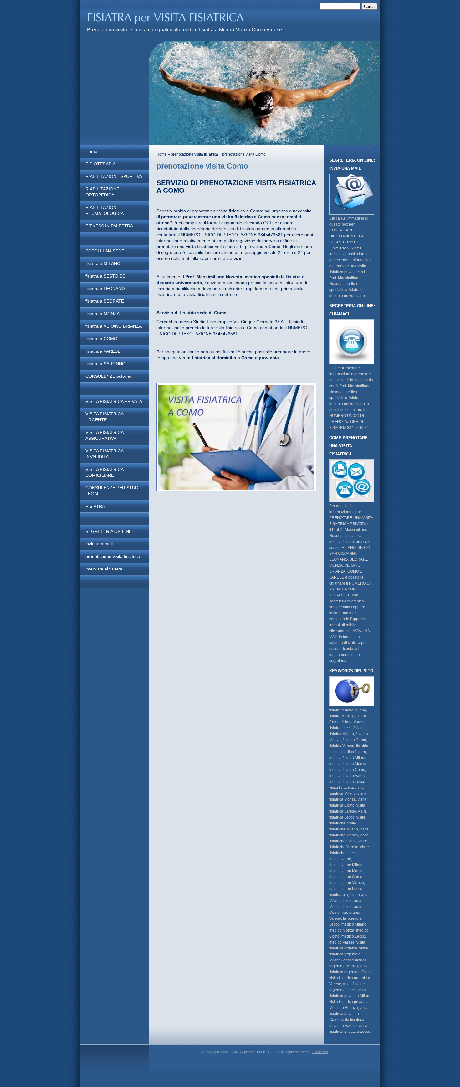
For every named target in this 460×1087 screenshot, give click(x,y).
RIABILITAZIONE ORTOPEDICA (102, 191)
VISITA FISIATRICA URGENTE (104, 416)
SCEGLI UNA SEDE (104, 250)
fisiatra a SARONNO (105, 363)
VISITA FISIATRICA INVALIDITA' (104, 453)
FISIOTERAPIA (100, 163)
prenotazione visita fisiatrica (112, 556)
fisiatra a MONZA (102, 313)
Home (91, 151)
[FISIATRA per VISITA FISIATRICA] (173, 18)
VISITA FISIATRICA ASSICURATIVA (104, 435)
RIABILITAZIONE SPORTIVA (113, 176)
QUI (267, 222)
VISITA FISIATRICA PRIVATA (113, 401)
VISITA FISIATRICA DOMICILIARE (104, 472)
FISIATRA (95, 506)
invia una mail (99, 543)
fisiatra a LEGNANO (105, 288)
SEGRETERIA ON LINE (108, 531)
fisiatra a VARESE (102, 351)
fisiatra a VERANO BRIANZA (113, 326)
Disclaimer (320, 1052)
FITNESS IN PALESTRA (109, 225)
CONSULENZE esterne (108, 376)
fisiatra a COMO (101, 338)
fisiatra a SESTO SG (105, 275)
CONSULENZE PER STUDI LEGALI (112, 490)
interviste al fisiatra (103, 568)
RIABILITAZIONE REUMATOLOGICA (104, 210)
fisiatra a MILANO (102, 263)
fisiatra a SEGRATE (104, 301)
